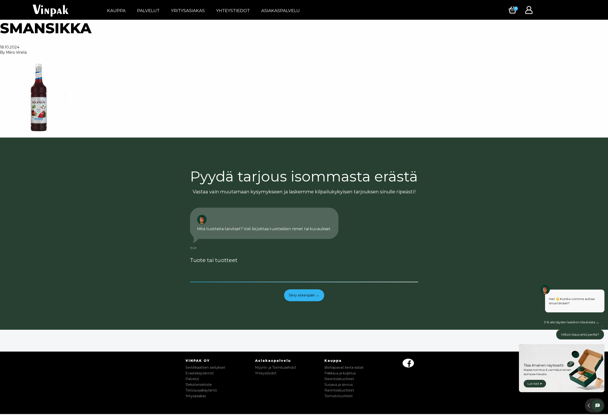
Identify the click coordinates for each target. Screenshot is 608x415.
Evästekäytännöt (199, 373)
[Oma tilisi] (530, 9)
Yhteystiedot (233, 10)
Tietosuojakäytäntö (201, 390)
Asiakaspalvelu (280, 10)
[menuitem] (116, 10)
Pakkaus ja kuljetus (340, 373)
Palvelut (148, 10)
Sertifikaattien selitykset (205, 367)
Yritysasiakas (188, 10)
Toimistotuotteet (338, 396)
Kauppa (116, 10)
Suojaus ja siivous (338, 384)
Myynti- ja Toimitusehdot (275, 367)
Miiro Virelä (16, 52)
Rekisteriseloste (198, 384)
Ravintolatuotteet (339, 379)
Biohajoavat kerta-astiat (344, 367)
